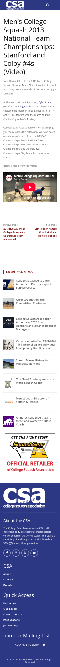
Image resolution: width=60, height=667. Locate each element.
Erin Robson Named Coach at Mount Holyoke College (46, 232)
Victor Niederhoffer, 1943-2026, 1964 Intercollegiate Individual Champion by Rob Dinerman (36, 344)
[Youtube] (34, 553)
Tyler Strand (45, 102)
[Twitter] (25, 553)
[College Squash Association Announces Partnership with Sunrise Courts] (8, 284)
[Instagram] (16, 553)
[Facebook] (7, 553)
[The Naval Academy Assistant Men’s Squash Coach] (8, 383)
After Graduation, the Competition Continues (31, 301)
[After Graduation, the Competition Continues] (8, 303)
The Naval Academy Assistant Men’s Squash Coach (35, 381)
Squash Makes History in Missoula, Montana (32, 362)
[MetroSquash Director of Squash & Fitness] (8, 402)
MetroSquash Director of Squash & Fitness (32, 400)
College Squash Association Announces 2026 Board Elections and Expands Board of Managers (36, 324)
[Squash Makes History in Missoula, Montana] (8, 364)
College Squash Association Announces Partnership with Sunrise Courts (34, 284)
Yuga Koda (25, 106)
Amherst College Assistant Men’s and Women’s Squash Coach (33, 421)
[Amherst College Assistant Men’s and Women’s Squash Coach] (8, 421)
